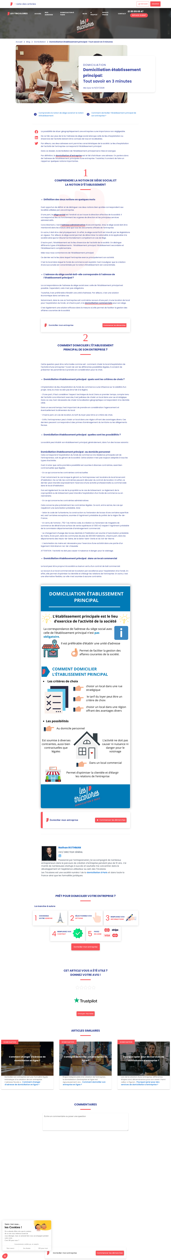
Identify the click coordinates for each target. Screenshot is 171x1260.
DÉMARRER (155, 4)
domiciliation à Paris (97, 872)
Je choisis (26, 1248)
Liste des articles (26, 4)
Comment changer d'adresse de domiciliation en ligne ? (22, 1083)
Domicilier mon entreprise (85, 947)
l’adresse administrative (72, 225)
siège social (59, 214)
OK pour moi (43, 1248)
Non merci (10, 1248)
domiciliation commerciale (98, 303)
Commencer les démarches (114, 325)
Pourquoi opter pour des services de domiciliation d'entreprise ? (140, 1083)
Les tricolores (19, 13)
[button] (5, 1256)
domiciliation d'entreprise (69, 155)
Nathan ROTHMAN (69, 847)
